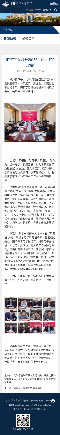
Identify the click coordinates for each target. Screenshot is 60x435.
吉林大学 (47, 10)
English (38, 10)
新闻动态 (48, 21)
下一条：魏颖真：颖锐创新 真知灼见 (23, 388)
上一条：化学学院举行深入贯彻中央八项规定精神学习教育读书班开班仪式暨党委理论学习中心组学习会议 (30, 378)
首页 (33, 21)
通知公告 (28, 38)
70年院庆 (29, 10)
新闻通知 (40, 21)
